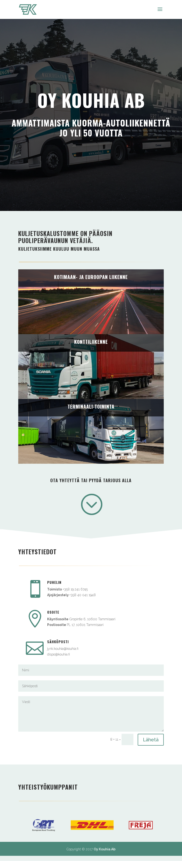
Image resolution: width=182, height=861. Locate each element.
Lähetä (151, 740)
